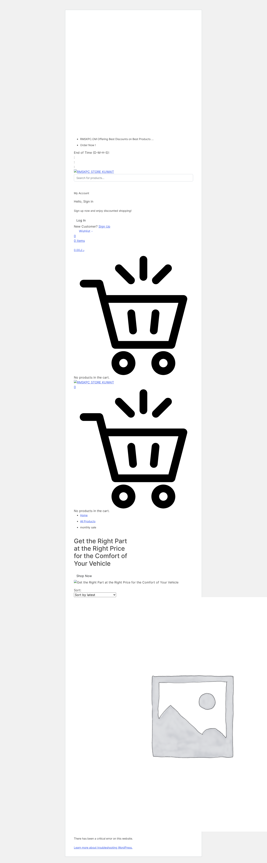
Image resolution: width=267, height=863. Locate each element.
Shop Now (84, 576)
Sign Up (104, 226)
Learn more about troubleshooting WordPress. (103, 847)
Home (84, 515)
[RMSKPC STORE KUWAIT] (94, 171)
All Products (87, 521)
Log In (81, 220)
